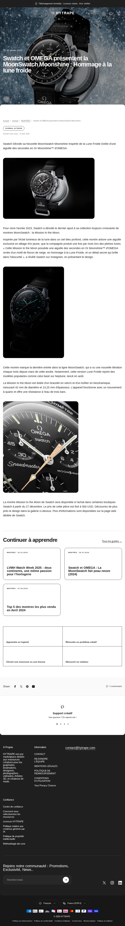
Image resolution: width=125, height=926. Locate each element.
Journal (15, 121)
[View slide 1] (57, 724)
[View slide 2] (60, 724)
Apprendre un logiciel (17, 642)
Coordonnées (77, 921)
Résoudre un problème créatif (81, 642)
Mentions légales (89, 921)
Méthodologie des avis (14, 844)
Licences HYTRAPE (13, 821)
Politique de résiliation (105, 921)
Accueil (6, 121)
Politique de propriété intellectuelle (13, 837)
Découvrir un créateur (77, 662)
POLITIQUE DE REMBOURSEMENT (45, 772)
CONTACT (39, 754)
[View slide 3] (64, 724)
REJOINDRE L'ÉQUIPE (41, 760)
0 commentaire (116, 686)
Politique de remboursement (22, 921)
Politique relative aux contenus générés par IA (14, 829)
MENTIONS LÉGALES (45, 766)
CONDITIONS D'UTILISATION (42, 779)
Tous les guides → (112, 541)
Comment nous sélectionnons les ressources (11, 814)
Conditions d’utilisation (62, 921)
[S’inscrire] (66, 880)
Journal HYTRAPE (13, 128)
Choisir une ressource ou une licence (25, 662)
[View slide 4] (68, 724)
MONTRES (25, 121)
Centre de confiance (13, 806)
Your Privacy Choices (45, 785)
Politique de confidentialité (43, 921)
